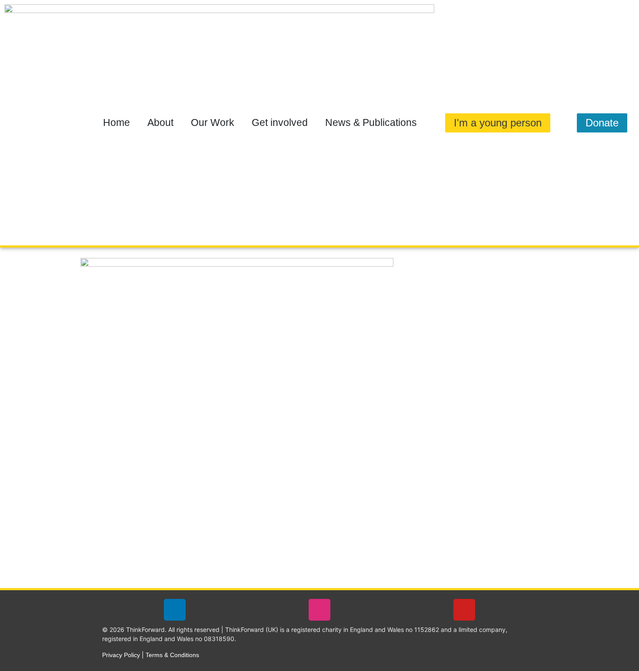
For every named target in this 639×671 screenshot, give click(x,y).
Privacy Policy (121, 654)
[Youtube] (464, 610)
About (160, 122)
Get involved (280, 122)
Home (116, 122)
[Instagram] (319, 610)
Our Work (212, 122)
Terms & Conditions (172, 654)
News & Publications (371, 122)
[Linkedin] (175, 610)
